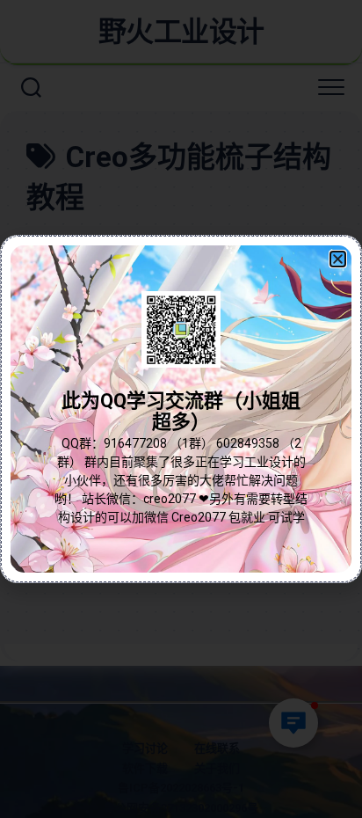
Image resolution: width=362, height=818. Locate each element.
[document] (181, 409)
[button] (337, 259)
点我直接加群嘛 (181, 448)
